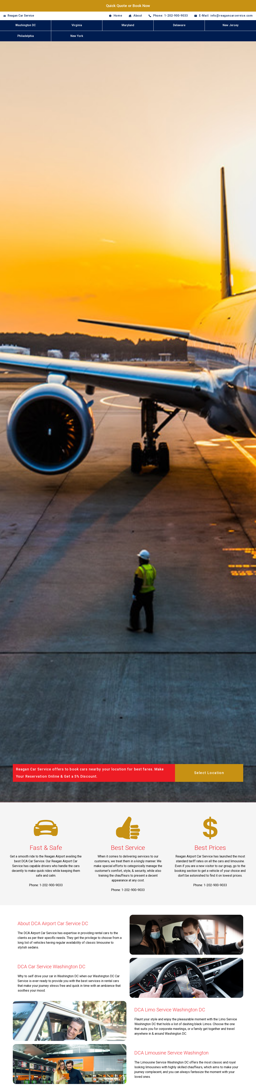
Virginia (77, 25)
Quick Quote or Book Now (128, 5)
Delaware (179, 25)
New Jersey (230, 25)
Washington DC (25, 25)
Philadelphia (25, 36)
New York (76, 36)
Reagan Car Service (21, 15)
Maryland (128, 25)
